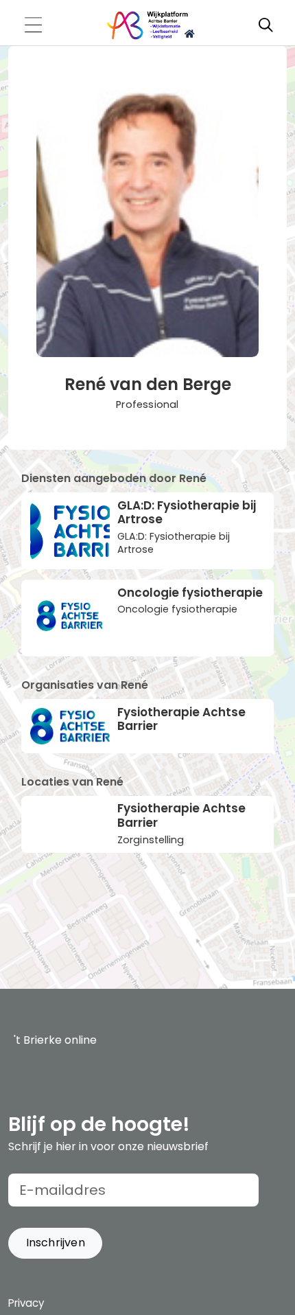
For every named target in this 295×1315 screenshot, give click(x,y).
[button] (55, 1243)
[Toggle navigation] (32, 25)
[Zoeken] (265, 25)
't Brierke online (55, 1040)
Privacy (26, 1303)
